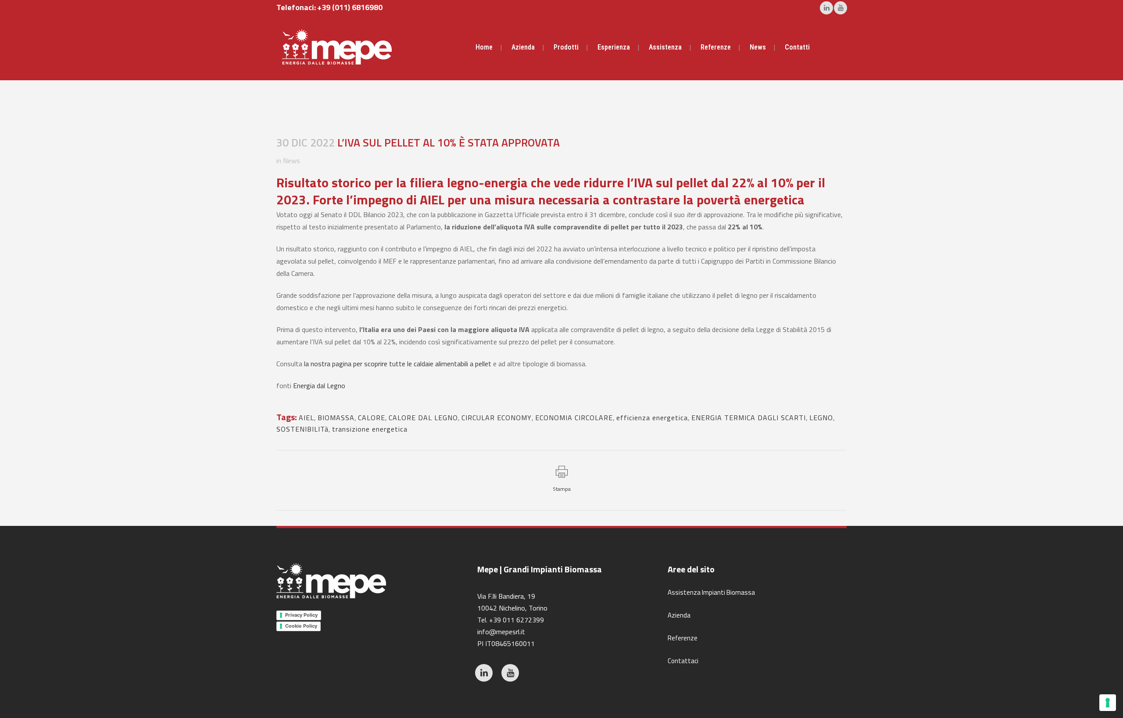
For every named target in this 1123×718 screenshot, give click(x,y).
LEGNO (821, 417)
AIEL (306, 417)
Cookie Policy (301, 626)
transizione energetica (370, 429)
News (291, 160)
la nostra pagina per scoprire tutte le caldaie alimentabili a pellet (397, 363)
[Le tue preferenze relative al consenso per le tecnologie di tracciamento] (1107, 702)
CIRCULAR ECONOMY (496, 417)
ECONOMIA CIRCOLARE (574, 417)
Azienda (679, 615)
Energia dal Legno (319, 385)
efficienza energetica (652, 417)
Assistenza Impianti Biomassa (711, 592)
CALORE (371, 417)
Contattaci (683, 661)
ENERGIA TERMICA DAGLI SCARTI (748, 417)
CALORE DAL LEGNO (423, 417)
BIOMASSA (336, 417)
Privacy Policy (301, 615)
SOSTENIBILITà (302, 429)
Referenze (682, 638)
